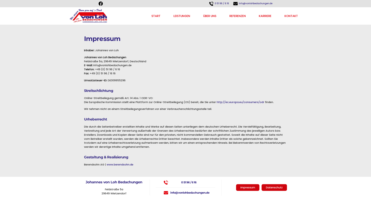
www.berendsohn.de (120, 164)
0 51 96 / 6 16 (221, 3)
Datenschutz (274, 187)
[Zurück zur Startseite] (89, 16)
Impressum (247, 187)
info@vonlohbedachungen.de (255, 3)
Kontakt (291, 16)
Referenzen (237, 16)
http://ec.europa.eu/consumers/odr (240, 102)
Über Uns (209, 16)
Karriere (265, 16)
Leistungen (181, 16)
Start (155, 16)
